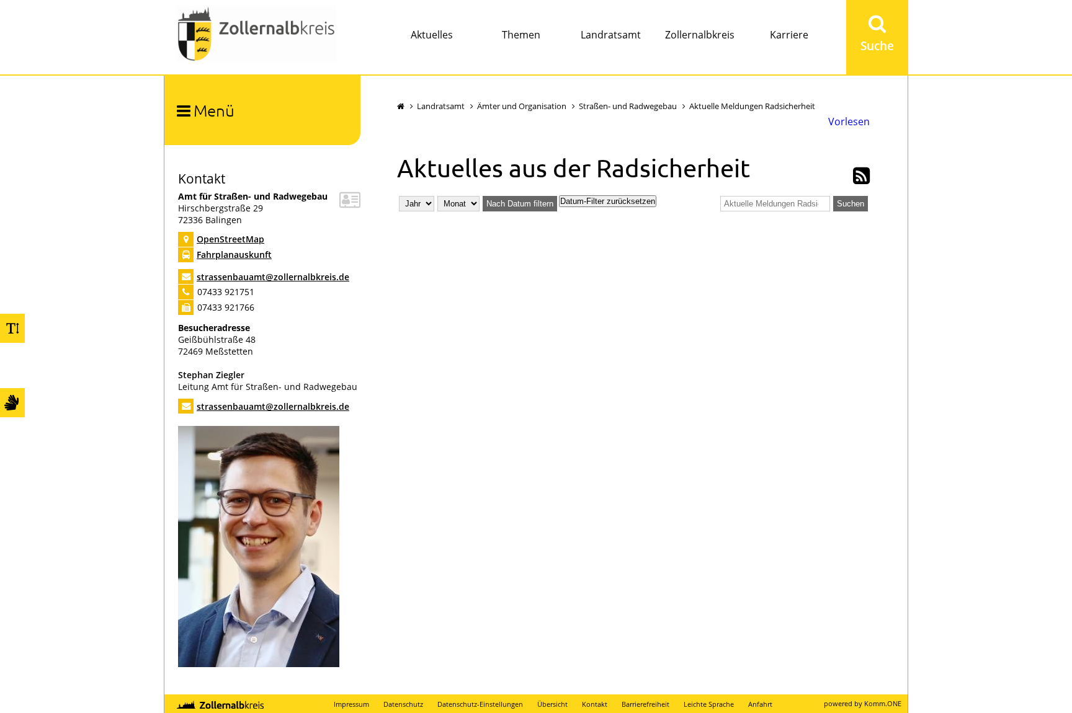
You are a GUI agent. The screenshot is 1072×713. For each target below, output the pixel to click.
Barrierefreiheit (645, 704)
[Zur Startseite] (256, 35)
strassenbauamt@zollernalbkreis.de (273, 277)
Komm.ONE (882, 703)
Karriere (789, 35)
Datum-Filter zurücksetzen (607, 201)
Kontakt (594, 704)
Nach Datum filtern (519, 203)
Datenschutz (403, 704)
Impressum (351, 704)
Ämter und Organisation (521, 106)
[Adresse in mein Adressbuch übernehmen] (349, 203)
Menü (214, 110)
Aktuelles (432, 35)
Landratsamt (611, 35)
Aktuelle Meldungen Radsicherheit (752, 106)
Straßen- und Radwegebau (628, 106)
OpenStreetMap (230, 239)
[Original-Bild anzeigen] (258, 664)
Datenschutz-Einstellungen (480, 704)
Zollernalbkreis (700, 35)
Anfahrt (760, 704)
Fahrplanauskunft (234, 254)
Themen (521, 35)
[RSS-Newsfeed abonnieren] (861, 179)
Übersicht (552, 704)
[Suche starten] (877, 37)
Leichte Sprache (709, 704)
